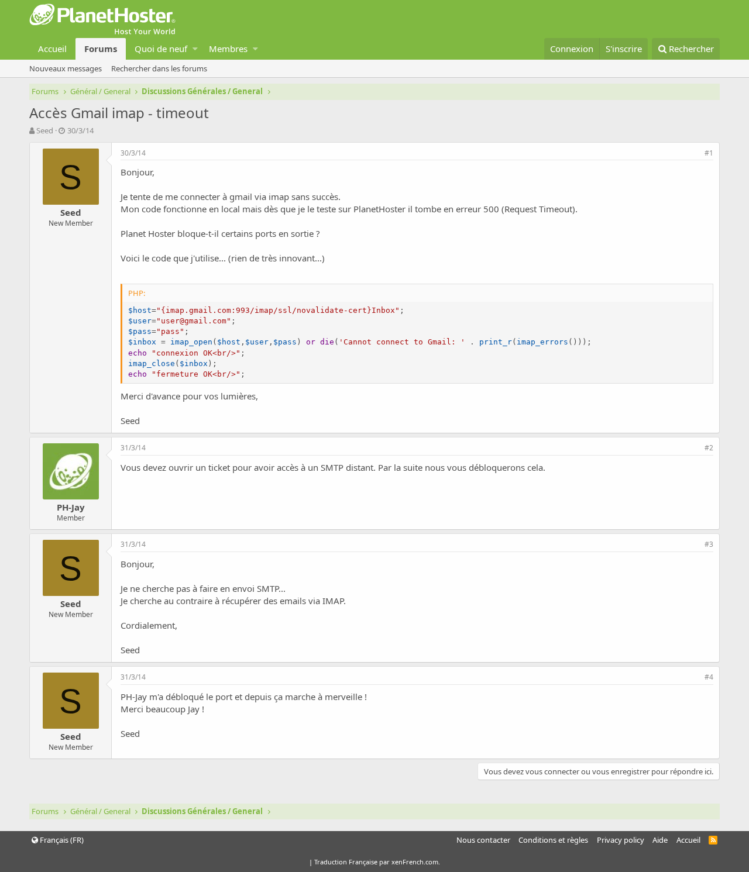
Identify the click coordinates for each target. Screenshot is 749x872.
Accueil (52, 48)
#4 (709, 677)
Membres (228, 48)
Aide (660, 840)
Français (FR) (61, 840)
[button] (195, 49)
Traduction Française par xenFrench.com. (377, 861)
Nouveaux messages (65, 68)
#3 (709, 544)
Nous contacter (483, 840)
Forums (100, 48)
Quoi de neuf (161, 48)
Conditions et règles (553, 840)
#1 (709, 153)
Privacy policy (620, 840)
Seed (44, 130)
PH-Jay (71, 507)
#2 (709, 448)
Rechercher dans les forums (159, 68)
